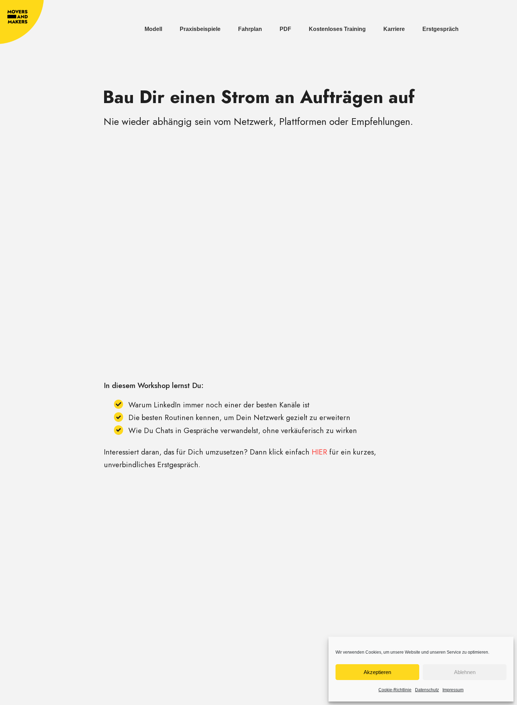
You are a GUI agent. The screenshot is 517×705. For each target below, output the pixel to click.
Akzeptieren (377, 672)
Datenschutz (427, 689)
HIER (319, 452)
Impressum (453, 689)
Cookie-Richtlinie (394, 689)
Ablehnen (464, 672)
